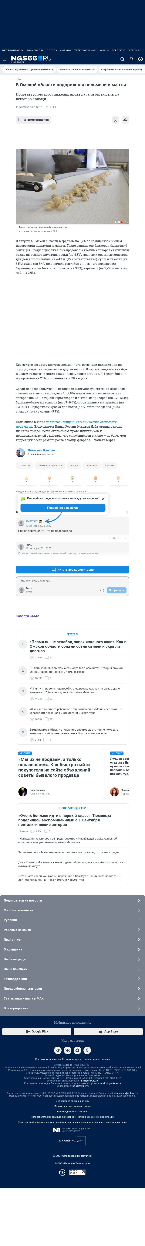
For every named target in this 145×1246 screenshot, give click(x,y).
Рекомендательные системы (72, 1111)
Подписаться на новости (23, 900)
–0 (124, 538)
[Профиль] (140, 59)
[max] (77, 1050)
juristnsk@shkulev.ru (110, 1083)
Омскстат (24, 465)
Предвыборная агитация (23, 988)
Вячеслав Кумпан (41, 450)
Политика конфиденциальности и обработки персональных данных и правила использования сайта (72, 1122)
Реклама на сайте (17, 930)
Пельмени (92, 465)
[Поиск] (122, 59)
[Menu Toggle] (4, 59)
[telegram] (58, 1050)
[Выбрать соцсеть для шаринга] (125, 120)
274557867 (32, 521)
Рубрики (10, 920)
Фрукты (109, 465)
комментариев (36, 120)
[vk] (67, 1050)
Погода (52, 50)
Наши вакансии (16, 969)
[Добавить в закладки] (115, 120)
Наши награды (15, 959)
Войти (29, 591)
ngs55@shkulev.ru (89, 1080)
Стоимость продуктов (50, 465)
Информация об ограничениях (72, 1101)
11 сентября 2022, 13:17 (29, 107)
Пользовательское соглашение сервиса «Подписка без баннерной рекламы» (72, 1117)
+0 (114, 538)
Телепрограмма (85, 50)
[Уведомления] (131, 59)
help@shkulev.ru (80, 1086)
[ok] (87, 1050)
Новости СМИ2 (27, 616)
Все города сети (16, 1008)
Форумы (65, 50)
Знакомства (35, 50)
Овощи (74, 465)
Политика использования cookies (72, 1106)
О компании (13, 949)
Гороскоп (119, 50)
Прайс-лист (13, 939)
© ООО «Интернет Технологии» (72, 1163)
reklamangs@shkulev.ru (126, 1093)
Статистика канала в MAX (24, 998)
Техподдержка (15, 979)
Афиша (104, 50)
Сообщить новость (18, 910)
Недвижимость (13, 50)
